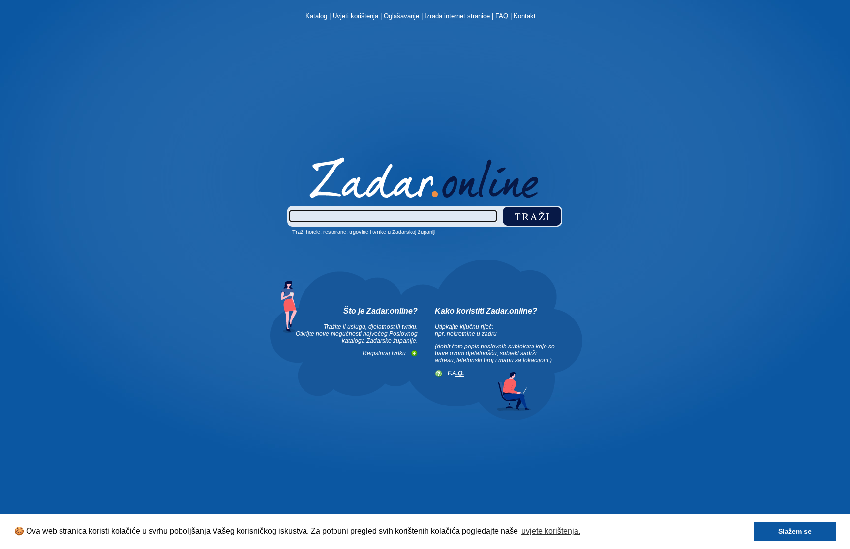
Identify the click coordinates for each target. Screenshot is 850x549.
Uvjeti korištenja (355, 16)
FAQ (501, 16)
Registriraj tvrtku (384, 353)
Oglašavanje (401, 16)
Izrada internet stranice (457, 16)
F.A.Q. (456, 373)
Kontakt (525, 16)
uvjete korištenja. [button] (550, 531)
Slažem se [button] (795, 531)
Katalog (316, 16)
